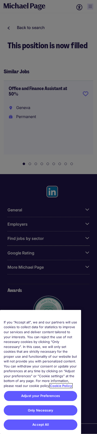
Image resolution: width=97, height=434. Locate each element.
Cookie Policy (61, 386)
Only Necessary (40, 410)
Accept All (40, 424)
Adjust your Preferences (40, 396)
